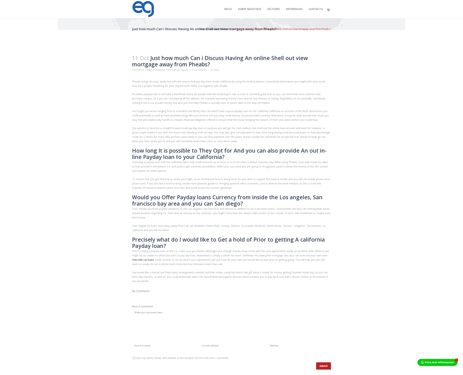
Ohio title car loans (143, 259)
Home (203, 29)
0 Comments (199, 69)
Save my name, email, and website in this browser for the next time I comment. (182, 358)
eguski (184, 69)
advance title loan (219, 29)
